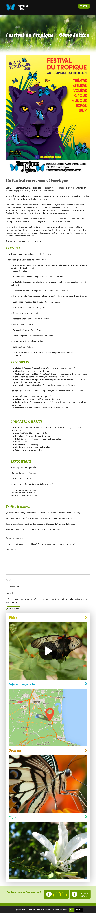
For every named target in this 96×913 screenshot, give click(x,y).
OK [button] (71, 910)
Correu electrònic (14, 586)
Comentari (11, 550)
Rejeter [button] (78, 910)
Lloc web (9, 593)
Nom (8, 580)
